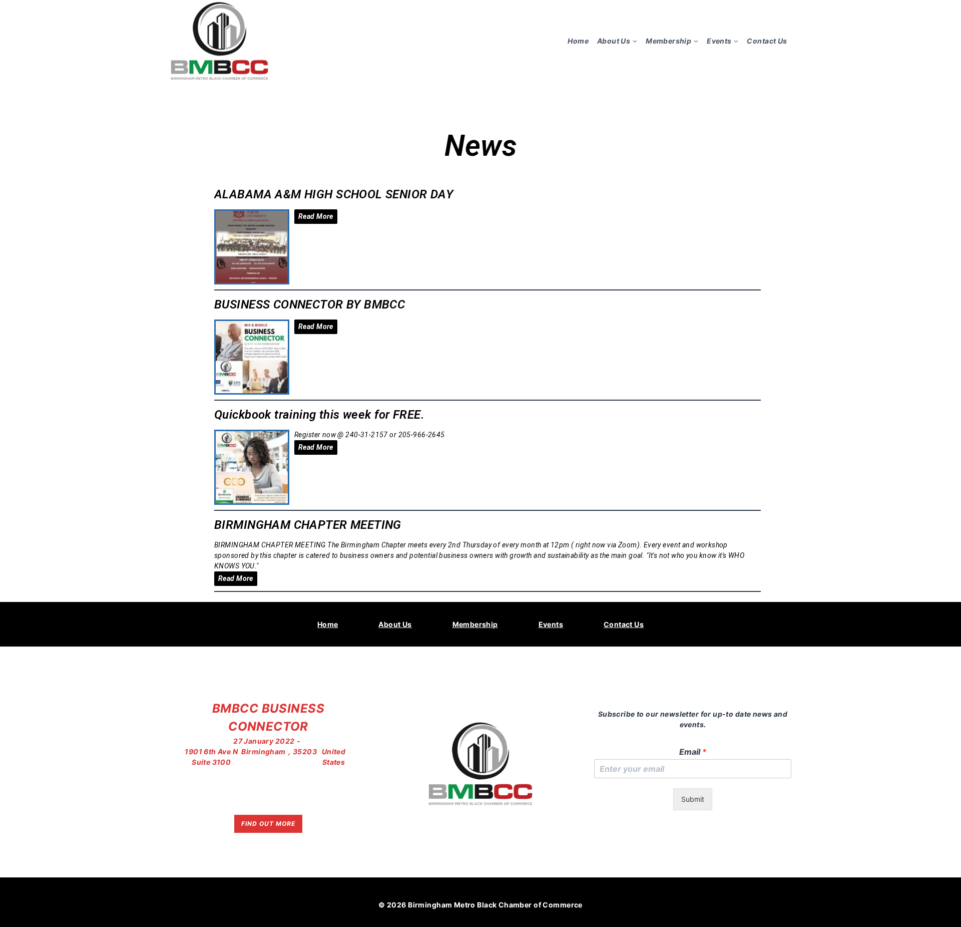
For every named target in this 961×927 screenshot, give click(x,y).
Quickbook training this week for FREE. (319, 415)
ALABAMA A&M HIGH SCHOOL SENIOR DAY (333, 194)
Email (692, 752)
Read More (315, 216)
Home (578, 41)
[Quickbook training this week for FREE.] (251, 467)
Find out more (268, 823)
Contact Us (767, 41)
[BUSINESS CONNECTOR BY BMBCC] (251, 357)
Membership (475, 624)
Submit (692, 799)
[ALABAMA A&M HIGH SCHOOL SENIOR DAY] (251, 246)
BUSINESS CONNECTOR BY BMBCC (309, 304)
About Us (394, 624)
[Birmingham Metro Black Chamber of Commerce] (220, 41)
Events (551, 624)
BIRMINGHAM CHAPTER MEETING (307, 525)
